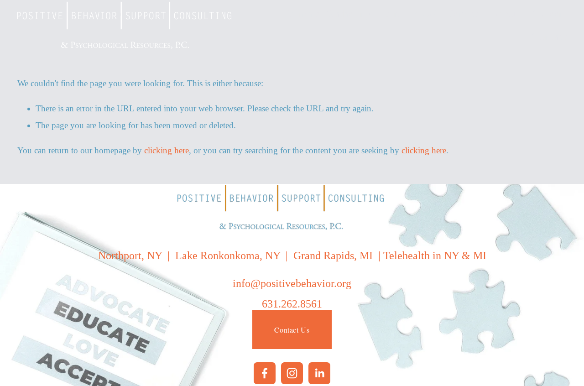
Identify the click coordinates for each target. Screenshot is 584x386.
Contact (549, 36)
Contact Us (291, 329)
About (508, 14)
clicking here (166, 150)
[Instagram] (292, 373)
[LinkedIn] (319, 373)
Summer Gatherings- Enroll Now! (362, 14)
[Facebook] (265, 373)
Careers (550, 14)
